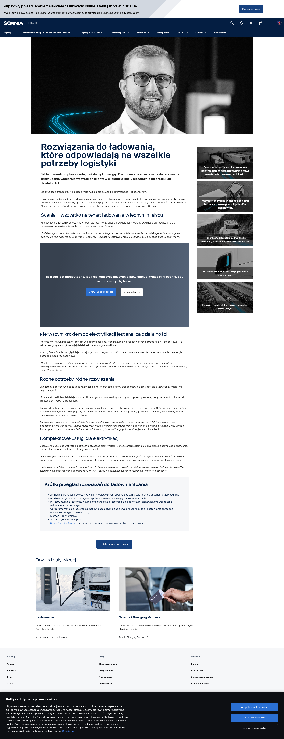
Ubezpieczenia (106, 683)
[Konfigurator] (260, 23)
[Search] (232, 23)
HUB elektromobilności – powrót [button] (114, 544)
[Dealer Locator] (241, 23)
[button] (270, 23)
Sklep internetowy (200, 683)
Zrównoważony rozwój (202, 677)
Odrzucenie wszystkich (254, 718)
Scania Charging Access (119, 429)
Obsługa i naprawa (108, 664)
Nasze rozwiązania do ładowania (53, 637)
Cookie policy (70, 731)
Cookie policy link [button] (131, 292)
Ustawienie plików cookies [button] (101, 292)
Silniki (10, 677)
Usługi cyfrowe (106, 670)
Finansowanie (105, 677)
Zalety (10, 683)
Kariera (195, 664)
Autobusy (11, 670)
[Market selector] (251, 23)
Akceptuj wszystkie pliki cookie (254, 707)
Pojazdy (10, 664)
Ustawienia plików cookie (254, 728)
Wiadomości (197, 670)
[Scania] (13, 23)
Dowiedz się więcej (251, 9)
